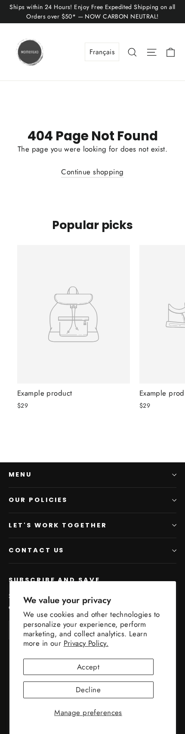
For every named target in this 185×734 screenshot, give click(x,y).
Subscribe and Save (54, 580)
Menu (20, 474)
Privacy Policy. (86, 643)
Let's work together (58, 525)
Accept (88, 667)
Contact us (36, 550)
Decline (88, 689)
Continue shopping (92, 172)
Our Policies (38, 500)
